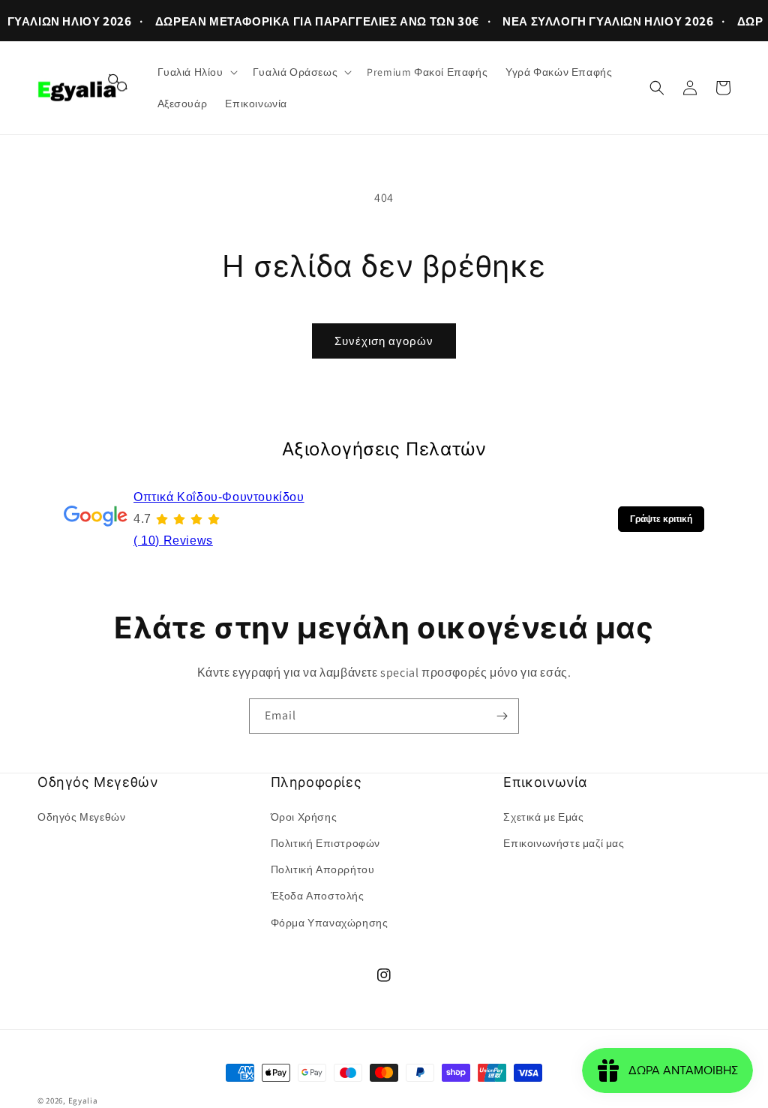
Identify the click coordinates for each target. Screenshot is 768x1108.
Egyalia (83, 1100)
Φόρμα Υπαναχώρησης (329, 922)
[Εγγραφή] (501, 716)
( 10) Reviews (173, 540)
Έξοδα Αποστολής (317, 895)
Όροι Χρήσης (304, 817)
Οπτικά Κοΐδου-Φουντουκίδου (219, 497)
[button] (196, 72)
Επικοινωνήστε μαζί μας (563, 843)
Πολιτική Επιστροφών (325, 843)
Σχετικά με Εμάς (543, 817)
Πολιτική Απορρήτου (323, 869)
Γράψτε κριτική (661, 519)
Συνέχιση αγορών (384, 341)
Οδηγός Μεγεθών (81, 817)
